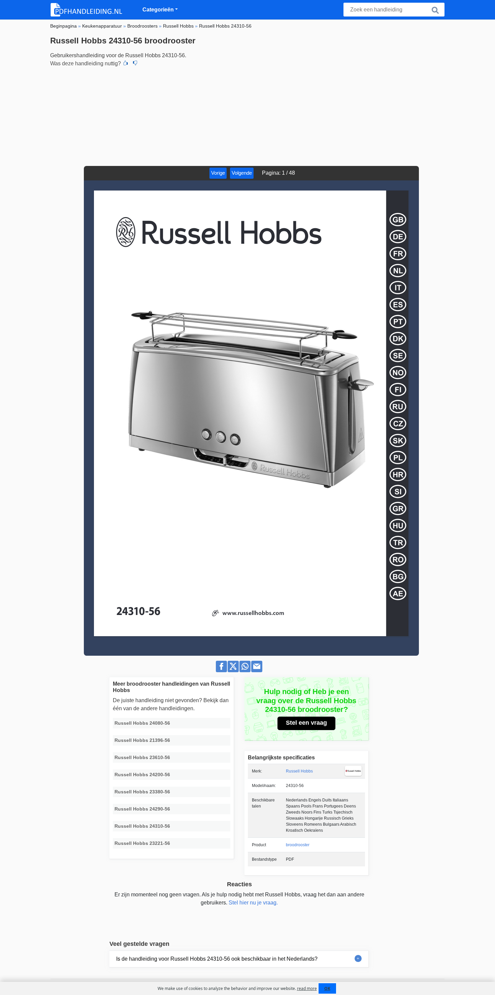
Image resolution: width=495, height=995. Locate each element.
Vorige (218, 173)
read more (307, 988)
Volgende (242, 173)
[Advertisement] (247, 115)
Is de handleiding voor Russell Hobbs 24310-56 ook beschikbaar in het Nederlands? (217, 959)
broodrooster (297, 845)
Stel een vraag (306, 722)
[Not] (135, 63)
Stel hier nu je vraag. (253, 902)
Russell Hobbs (299, 771)
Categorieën (158, 9)
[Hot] (125, 63)
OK (327, 988)
